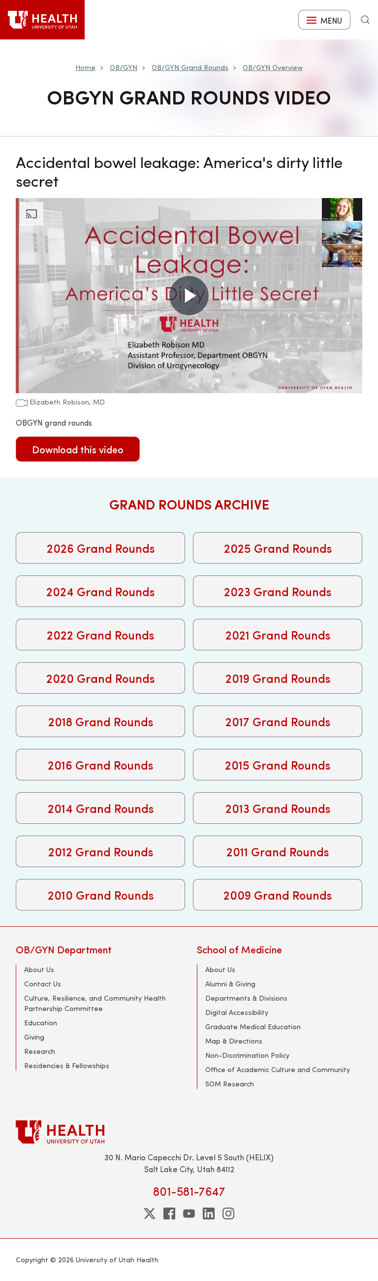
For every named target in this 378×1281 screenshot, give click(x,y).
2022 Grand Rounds (100, 634)
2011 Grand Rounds (277, 851)
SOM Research (229, 1083)
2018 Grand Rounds (100, 721)
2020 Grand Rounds (100, 678)
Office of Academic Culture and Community (277, 1069)
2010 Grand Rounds (101, 895)
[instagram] (228, 1213)
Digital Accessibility (236, 1012)
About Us (39, 969)
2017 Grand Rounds (277, 721)
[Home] (42, 19)
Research (39, 1051)
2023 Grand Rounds (277, 591)
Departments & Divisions (246, 998)
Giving (34, 1037)
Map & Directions (233, 1040)
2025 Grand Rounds (278, 548)
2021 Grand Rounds (277, 634)
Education (40, 1022)
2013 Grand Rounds (277, 808)
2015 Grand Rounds (277, 765)
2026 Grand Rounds (101, 548)
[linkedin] (209, 1213)
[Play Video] (189, 295)
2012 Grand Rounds (100, 851)
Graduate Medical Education (253, 1026)
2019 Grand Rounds (277, 678)
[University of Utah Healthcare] (189, 1132)
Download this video (78, 449)
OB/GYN (123, 67)
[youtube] (189, 1213)
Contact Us (42, 983)
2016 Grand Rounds (100, 765)
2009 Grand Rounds (277, 895)
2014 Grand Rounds (101, 808)
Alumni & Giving (230, 983)
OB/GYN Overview (273, 67)
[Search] (365, 20)
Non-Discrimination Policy (247, 1055)
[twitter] (150, 1213)
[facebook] (169, 1213)
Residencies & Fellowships (66, 1065)
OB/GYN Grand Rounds (190, 67)
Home (85, 67)
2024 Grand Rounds (100, 591)
